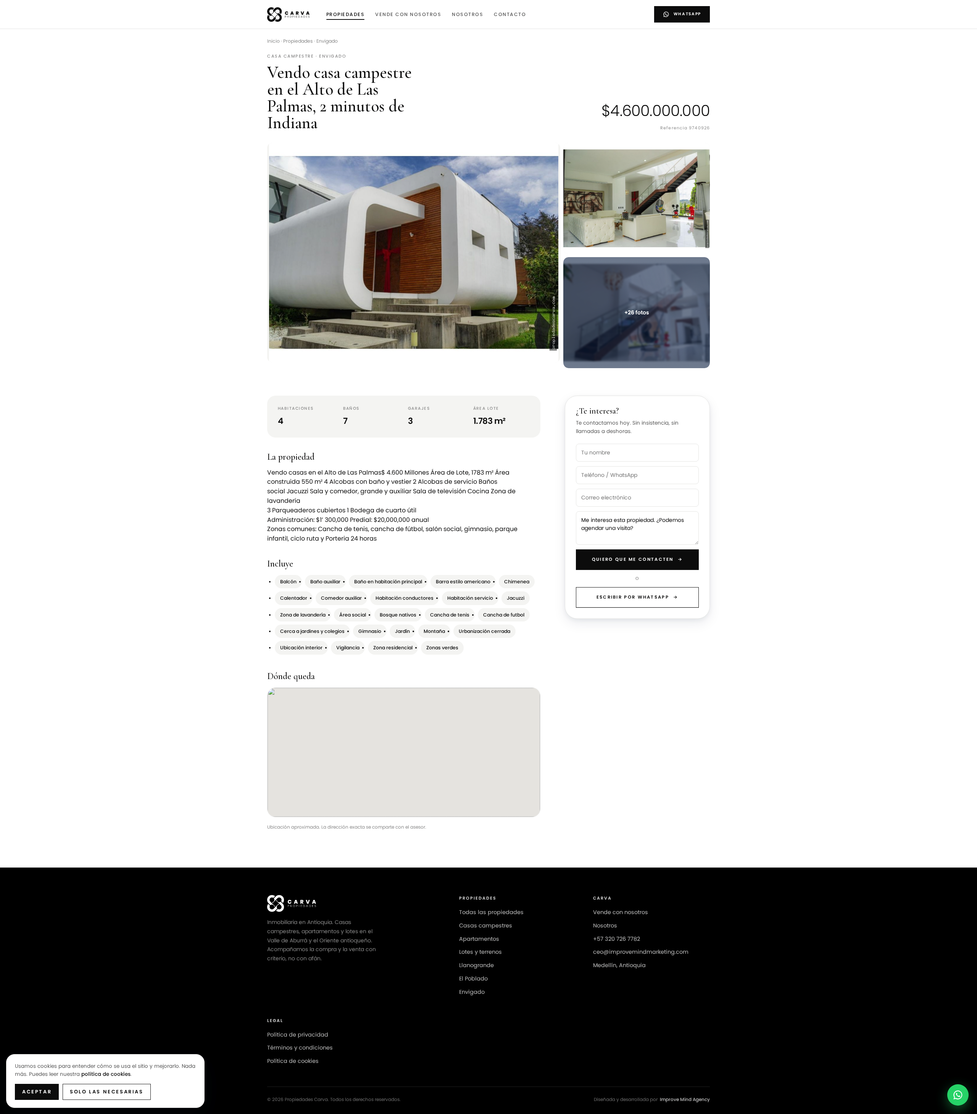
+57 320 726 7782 (616, 939)
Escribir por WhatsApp (638, 597)
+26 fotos (636, 312)
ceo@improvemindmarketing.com (640, 952)
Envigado (327, 41)
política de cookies (106, 1074)
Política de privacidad (297, 1034)
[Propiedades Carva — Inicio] (288, 14)
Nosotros (467, 14)
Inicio (273, 41)
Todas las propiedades (491, 912)
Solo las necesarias (106, 1091)
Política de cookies (293, 1061)
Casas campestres (485, 925)
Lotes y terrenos (480, 952)
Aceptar (37, 1091)
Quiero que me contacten (637, 559)
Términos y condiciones (300, 1047)
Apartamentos (479, 939)
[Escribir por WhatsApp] (958, 1095)
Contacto (510, 14)
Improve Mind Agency (685, 1099)
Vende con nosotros (408, 14)
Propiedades (345, 14)
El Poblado (473, 978)
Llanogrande (476, 965)
